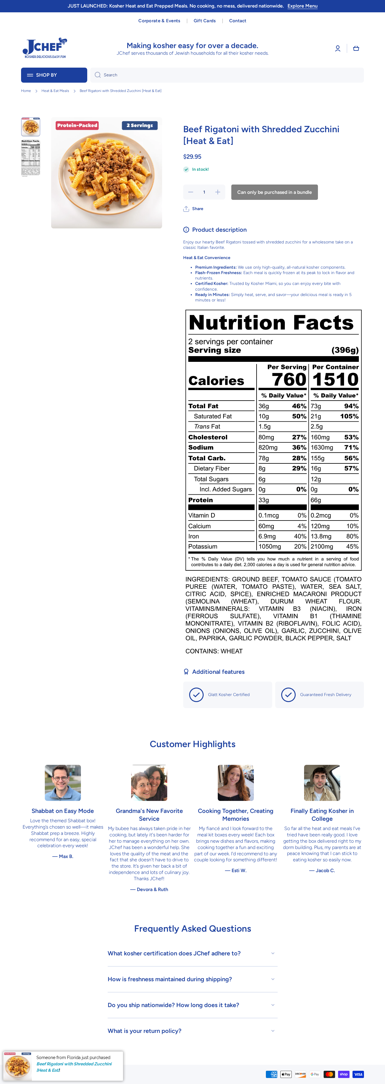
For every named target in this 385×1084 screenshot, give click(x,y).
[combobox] (227, 75)
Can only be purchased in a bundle (274, 192)
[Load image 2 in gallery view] (30, 157)
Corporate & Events (159, 20)
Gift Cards (205, 20)
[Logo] (45, 48)
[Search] (95, 75)
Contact (238, 20)
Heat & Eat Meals (55, 91)
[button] (356, 48)
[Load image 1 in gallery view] (30, 126)
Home (26, 91)
